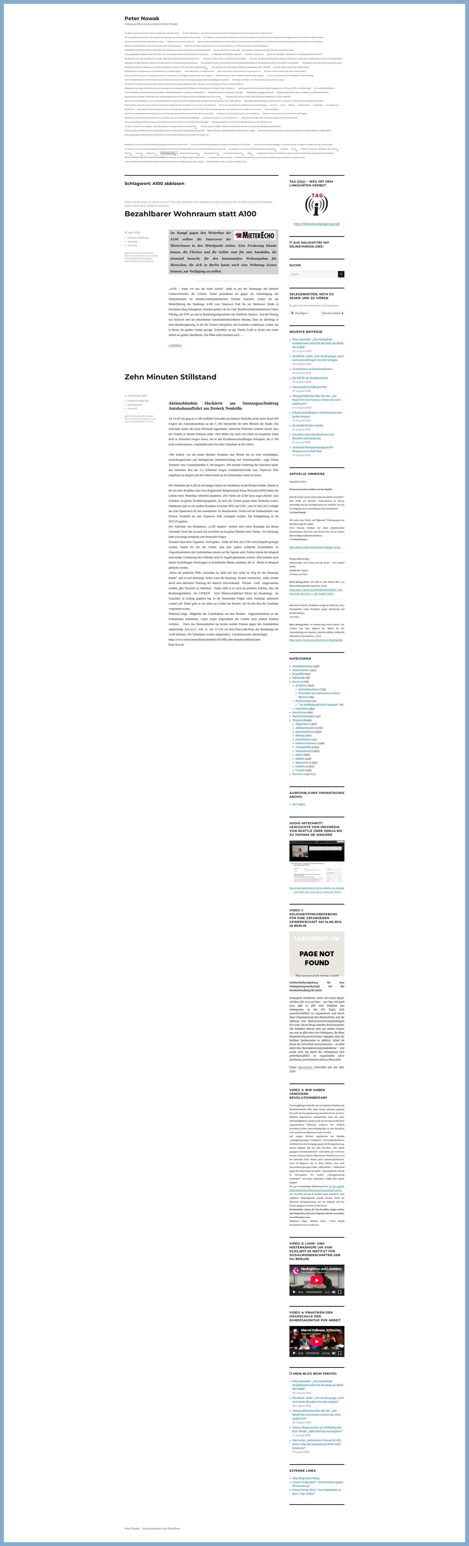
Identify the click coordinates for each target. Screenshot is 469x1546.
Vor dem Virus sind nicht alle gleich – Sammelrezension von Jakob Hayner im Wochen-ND (160, 126)
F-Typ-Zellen (318, 105)
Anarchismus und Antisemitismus (312, 369)
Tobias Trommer (146, 422)
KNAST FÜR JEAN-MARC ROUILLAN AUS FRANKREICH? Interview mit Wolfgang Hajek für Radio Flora (165, 157)
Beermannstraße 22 (133, 256)
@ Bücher (301, 685)
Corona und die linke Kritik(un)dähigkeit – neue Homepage (290, 75)
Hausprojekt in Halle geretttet (309, 387)
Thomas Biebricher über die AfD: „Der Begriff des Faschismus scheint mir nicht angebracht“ (316, 399)
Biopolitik (298, 674)
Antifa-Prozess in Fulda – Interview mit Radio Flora (226, 162)
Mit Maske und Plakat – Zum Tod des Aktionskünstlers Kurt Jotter (258, 80)
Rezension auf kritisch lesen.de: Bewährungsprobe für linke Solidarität (269, 118)
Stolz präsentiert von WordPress (161, 1528)
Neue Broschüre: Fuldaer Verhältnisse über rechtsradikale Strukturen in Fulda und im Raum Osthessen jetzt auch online (172, 97)
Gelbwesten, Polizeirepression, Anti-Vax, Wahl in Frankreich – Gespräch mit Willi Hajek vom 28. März (283, 101)
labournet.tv (305, 1067)
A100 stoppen (147, 253)
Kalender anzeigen (331, 312)
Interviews (302, 708)
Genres (139, 153)
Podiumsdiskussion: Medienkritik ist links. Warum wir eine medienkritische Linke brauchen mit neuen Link (166, 54)
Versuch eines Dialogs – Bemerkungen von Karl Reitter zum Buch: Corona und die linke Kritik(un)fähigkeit (167, 122)
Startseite (284, 149)
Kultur (299, 754)
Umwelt (132, 245)
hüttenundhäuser (138, 237)
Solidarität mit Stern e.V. (254, 54)
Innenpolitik (135, 404)
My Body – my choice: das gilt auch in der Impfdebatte (238, 113)
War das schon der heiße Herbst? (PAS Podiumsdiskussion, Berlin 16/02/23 (241, 67)
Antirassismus (300, 670)
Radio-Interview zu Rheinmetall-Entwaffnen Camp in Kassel (239, 75)
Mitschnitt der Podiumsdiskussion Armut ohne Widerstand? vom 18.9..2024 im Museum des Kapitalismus (226, 46)
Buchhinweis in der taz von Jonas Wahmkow (220, 118)
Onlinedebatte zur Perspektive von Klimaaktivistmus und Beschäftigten (153, 71)
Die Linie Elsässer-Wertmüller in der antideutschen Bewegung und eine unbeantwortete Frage (162, 37)
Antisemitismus (304, 105)
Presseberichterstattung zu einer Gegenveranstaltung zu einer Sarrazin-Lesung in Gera (270, 157)
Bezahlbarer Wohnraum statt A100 (190, 213)
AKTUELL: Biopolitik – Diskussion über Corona (319, 149)
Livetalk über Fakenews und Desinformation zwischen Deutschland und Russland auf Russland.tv (295, 153)
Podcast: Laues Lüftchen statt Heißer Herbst (291, 67)
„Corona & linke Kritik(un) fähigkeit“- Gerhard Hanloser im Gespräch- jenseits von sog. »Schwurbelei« (293, 144)
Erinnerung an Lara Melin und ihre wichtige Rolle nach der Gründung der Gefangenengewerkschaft (241, 126)
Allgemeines (303, 724)
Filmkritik (298, 677)
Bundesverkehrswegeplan (140, 258)
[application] (316, 1280)
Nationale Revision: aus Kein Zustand (199, 71)
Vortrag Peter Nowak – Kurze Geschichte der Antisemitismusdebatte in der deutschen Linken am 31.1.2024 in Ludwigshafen (250, 63)
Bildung (300, 735)
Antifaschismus (305, 728)
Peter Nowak (142, 18)
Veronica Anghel (302, 774)
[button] (299, 313)
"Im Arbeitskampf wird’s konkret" (318, 704)
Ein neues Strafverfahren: (324, 88)
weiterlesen (175, 345)
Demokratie (129, 109)
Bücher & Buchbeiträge (189, 153)
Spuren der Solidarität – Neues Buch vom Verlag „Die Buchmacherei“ (294, 54)
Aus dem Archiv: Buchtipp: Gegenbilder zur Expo (144, 42)
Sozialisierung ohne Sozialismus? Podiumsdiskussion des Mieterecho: (152, 33)
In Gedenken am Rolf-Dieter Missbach (226, 54)
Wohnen (273, 105)
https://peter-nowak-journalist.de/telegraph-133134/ (315, 547)
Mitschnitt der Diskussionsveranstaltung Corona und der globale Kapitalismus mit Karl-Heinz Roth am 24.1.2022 (169, 113)
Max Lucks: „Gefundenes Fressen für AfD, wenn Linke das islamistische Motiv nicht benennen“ (316, 1444)
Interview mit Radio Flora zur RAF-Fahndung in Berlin (224, 59)
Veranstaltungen (168, 153)
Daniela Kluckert (132, 261)
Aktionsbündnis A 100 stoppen (138, 419)
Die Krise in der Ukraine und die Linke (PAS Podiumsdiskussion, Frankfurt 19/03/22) (258, 97)
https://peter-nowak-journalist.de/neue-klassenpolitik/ (316, 640)
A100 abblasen (134, 253)
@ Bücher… (151, 153)
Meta (250, 153)
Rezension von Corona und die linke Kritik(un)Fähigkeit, (285, 113)
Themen (128, 153)
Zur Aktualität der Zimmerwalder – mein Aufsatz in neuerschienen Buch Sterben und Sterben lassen (253, 50)
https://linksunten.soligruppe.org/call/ (317, 223)
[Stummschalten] (334, 1292)
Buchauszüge (303, 701)
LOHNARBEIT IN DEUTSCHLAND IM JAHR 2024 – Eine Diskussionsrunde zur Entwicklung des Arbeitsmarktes (168, 50)
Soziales (132, 241)
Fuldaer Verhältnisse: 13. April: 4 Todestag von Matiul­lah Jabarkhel (302, 92)
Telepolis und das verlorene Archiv (180, 42)
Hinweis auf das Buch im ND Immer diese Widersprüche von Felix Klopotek (242, 122)
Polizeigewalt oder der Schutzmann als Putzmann (322, 63)
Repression (302, 762)
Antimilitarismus (302, 666)
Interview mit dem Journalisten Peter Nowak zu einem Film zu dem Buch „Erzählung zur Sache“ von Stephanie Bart (296, 59)
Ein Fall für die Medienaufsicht (310, 378)
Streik (282, 105)
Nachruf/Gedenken (303, 716)
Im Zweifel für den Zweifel (307, 425)
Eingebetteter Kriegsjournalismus (259, 92)
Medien (300, 758)
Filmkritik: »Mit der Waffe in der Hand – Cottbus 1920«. (285, 71)
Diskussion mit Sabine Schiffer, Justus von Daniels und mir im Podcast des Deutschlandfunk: (161, 63)
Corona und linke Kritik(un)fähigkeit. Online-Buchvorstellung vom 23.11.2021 (220, 144)
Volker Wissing (146, 261)
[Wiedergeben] (294, 1292)
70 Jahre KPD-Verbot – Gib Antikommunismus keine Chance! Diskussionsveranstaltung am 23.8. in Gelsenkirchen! (227, 33)
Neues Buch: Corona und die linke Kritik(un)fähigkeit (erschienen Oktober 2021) (156, 144)
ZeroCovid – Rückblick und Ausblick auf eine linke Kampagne (243, 105)
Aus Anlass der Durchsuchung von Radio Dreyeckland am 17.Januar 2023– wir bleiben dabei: (274, 88)
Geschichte (299, 712)
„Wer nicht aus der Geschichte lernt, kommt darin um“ (239, 71)
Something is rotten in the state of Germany (225, 92)
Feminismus (303, 739)
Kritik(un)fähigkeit (272, 109)
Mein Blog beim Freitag (315, 1373)
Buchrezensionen (308, 689)
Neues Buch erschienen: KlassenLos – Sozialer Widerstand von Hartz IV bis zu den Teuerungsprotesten (165, 67)
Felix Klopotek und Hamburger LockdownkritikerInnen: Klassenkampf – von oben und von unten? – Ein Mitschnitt (170, 105)
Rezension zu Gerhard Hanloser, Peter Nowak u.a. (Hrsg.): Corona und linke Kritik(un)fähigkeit (162, 118)
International (303, 751)
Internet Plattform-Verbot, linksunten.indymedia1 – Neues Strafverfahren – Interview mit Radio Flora (165, 92)
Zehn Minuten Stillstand (171, 376)
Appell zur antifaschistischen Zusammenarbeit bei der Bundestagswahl (153, 46)
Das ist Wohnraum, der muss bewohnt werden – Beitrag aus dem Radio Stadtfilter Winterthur (162, 59)
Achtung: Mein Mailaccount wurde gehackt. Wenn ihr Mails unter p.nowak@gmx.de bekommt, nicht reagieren (169, 75)
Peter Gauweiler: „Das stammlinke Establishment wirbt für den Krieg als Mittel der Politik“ (317, 343)
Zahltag (291, 105)
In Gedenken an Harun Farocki (220, 157)
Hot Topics (298, 804)
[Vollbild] (339, 1292)
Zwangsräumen (332, 105)
